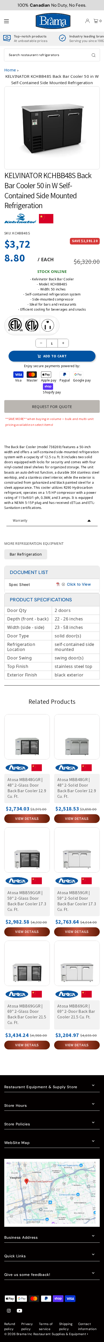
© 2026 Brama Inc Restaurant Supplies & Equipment (45, 1334)
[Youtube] (19, 1311)
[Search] (93, 55)
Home (10, 69)
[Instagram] (9, 1311)
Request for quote (52, 406)
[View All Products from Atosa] (16, 770)
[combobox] (52, 55)
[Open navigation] (16, 20)
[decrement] (41, 343)
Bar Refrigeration (26, 554)
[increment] (63, 343)
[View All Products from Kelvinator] (20, 221)
